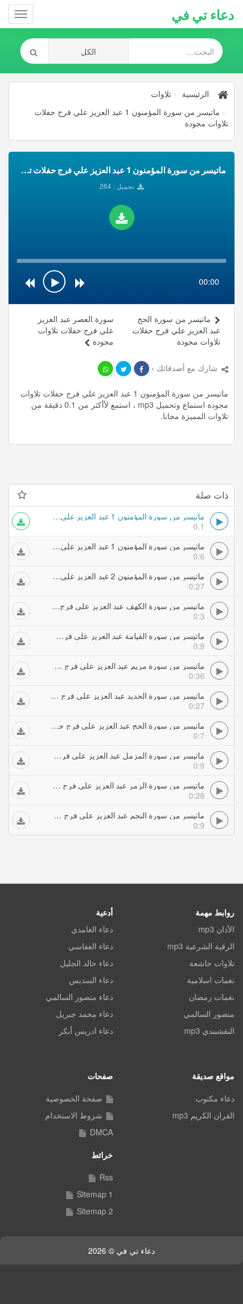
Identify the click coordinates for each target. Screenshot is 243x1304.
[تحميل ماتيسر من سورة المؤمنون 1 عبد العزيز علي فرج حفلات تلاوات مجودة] (121, 217)
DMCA (101, 1132)
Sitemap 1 (95, 1194)
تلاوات (161, 93)
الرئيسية (195, 93)
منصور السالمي (209, 1013)
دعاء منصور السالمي (79, 996)
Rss (106, 1177)
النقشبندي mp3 (209, 1030)
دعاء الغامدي (92, 929)
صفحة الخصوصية (74, 1098)
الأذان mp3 (216, 929)
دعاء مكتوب (215, 1098)
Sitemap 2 (95, 1211)
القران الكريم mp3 (203, 1115)
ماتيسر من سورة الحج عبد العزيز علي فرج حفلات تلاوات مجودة (176, 330)
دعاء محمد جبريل (84, 1013)
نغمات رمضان (212, 996)
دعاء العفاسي (90, 945)
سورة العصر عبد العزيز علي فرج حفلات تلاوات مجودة (76, 330)
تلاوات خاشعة (212, 962)
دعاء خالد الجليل (86, 962)
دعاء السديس (91, 979)
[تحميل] (21, 521)
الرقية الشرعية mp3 (201, 945)
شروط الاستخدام (73, 1115)
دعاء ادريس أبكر (86, 1030)
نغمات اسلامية (211, 979)
